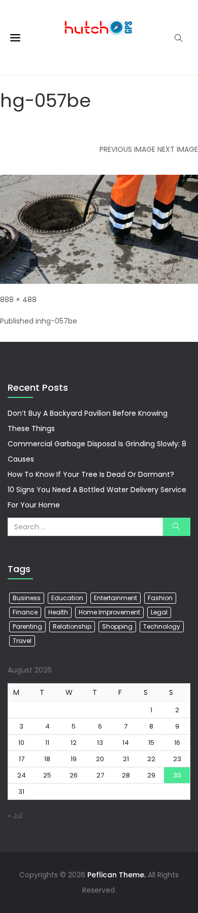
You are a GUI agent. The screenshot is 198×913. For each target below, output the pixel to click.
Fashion (160, 598)
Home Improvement (109, 612)
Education (67, 598)
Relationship (72, 626)
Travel (22, 640)
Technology (161, 626)
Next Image (177, 149)
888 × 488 (18, 299)
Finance (25, 612)
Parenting (27, 626)
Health (58, 612)
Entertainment (115, 598)
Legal (159, 612)
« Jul (15, 816)
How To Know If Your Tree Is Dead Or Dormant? (91, 474)
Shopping (117, 626)
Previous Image (127, 149)
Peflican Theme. (116, 875)
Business (27, 598)
